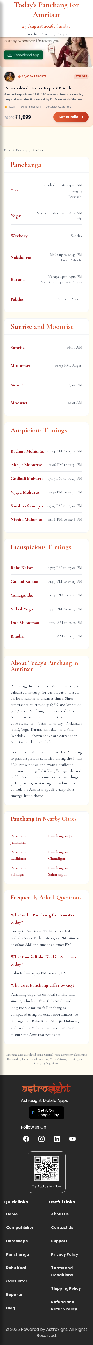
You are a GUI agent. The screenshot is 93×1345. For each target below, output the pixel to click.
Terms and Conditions (62, 1271)
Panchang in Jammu (64, 835)
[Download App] (46, 42)
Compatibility (19, 1227)
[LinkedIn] (57, 1139)
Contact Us (62, 1227)
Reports (14, 1294)
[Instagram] (41, 1139)
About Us (60, 1214)
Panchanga (17, 1254)
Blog (10, 1308)
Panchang (21, 150)
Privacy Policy (64, 1254)
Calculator (16, 1281)
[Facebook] (26, 1139)
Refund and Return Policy (64, 1305)
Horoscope (17, 1240)
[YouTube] (72, 1139)
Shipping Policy (66, 1288)
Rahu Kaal (16, 1267)
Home (7, 150)
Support (59, 1240)
